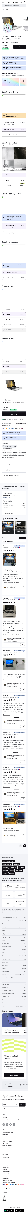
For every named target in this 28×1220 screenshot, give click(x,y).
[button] (7, 28)
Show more (6, 580)
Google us (13, 1068)
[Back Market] (14, 2)
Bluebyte (4, 425)
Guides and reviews (7, 1145)
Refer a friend (5, 1157)
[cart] (24, 2)
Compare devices (6, 1147)
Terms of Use (5, 1165)
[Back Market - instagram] (3, 1124)
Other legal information (8, 1176)
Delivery (4, 1139)
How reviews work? (9, 513)
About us (4, 1117)
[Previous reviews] (20, 845)
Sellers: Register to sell (7, 1132)
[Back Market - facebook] (10, 1124)
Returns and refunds (7, 1141)
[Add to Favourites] (24, 36)
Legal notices (5, 1178)
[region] (14, 82)
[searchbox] (15, 5)
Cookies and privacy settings (9, 1173)
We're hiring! (5, 1122)
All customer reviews (7, 1150)
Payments (4, 1137)
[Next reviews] (24, 845)
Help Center (5, 1143)
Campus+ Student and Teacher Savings (12, 1119)
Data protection (6, 1171)
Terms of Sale (5, 1167)
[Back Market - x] (14, 1124)
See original (16, 582)
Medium (4, 1192)
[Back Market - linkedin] (7, 1124)
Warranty (4, 1169)
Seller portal (5, 1134)
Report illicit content (7, 1180)
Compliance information (21, 423)
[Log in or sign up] (21, 2)
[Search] (3, 5)
